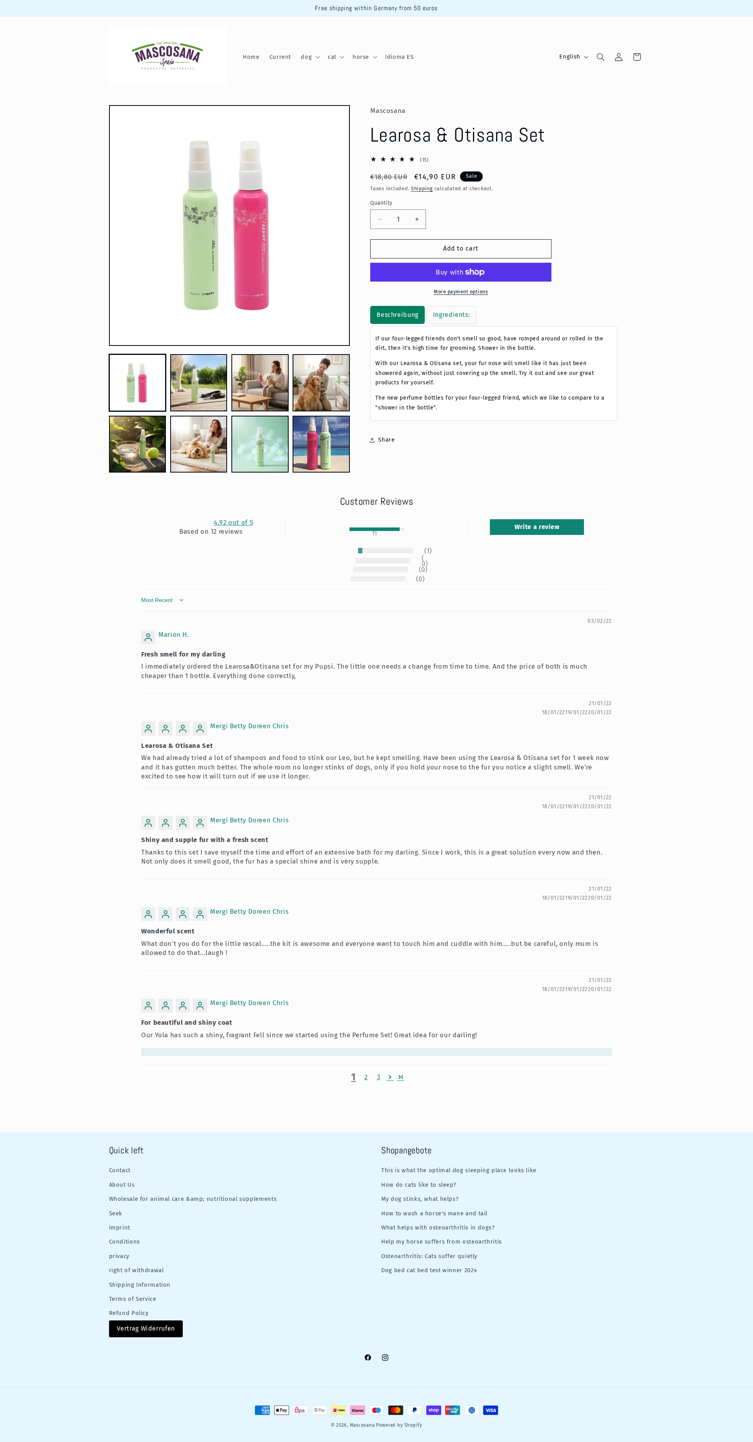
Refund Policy (129, 1313)
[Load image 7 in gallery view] (260, 444)
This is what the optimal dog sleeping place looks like (459, 1170)
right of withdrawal (136, 1269)
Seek (116, 1213)
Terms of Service (132, 1298)
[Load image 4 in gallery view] (321, 382)
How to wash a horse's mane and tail (434, 1213)
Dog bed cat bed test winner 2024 (429, 1269)
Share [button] (386, 439)
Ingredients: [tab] (451, 314)
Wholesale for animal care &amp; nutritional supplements (193, 1198)
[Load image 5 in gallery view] (137, 444)
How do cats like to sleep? (418, 1184)
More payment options (461, 292)
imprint (119, 1227)
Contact (120, 1170)
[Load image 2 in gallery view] (198, 382)
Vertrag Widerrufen (146, 1328)
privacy (119, 1255)
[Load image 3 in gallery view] (260, 382)
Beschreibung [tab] (397, 314)
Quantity (381, 203)
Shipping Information (140, 1284)
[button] (309, 56)
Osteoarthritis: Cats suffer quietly (429, 1255)
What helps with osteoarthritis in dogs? (438, 1227)
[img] (157, 622)
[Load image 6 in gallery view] (198, 444)
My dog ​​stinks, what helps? (419, 1198)
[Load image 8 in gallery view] (321, 444)
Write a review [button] (537, 527)
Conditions (124, 1241)
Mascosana (362, 1425)
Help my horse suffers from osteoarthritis (441, 1241)
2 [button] (366, 1077)
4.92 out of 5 (233, 522)
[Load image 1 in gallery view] (137, 382)
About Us (122, 1184)
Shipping (422, 188)
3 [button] (378, 1077)
